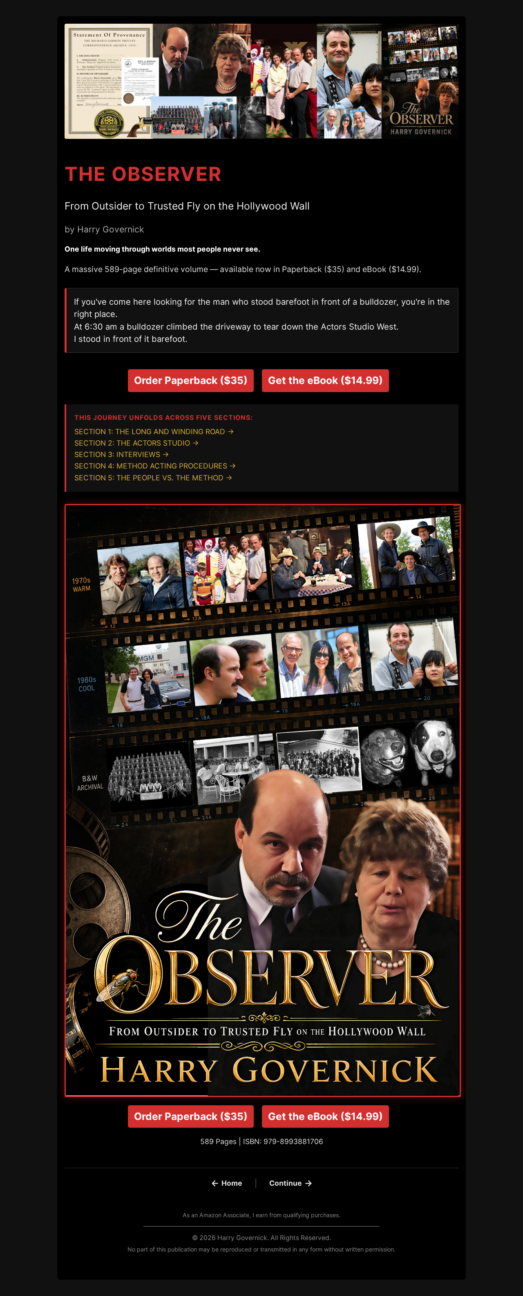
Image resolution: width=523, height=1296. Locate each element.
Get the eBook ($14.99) (325, 380)
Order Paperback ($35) (191, 380)
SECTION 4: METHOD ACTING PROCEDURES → (155, 466)
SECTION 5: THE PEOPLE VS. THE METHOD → (153, 477)
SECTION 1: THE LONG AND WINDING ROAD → (154, 431)
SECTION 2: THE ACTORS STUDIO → (136, 443)
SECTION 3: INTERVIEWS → (121, 454)
